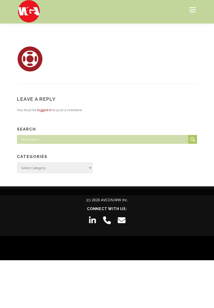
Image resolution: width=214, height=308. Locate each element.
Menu (192, 9)
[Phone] (107, 220)
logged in (44, 110)
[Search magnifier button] (192, 139)
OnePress (114, 248)
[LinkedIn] (92, 220)
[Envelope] (122, 220)
